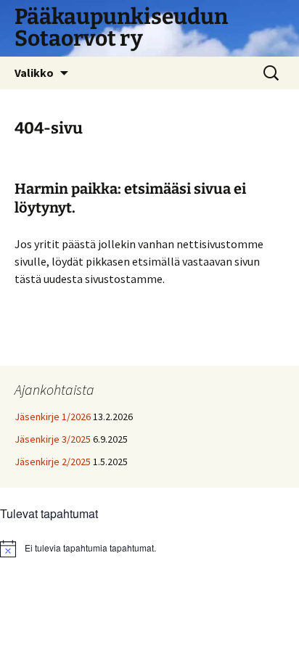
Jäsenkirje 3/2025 (53, 439)
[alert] (149, 548)
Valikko (34, 72)
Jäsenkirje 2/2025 (53, 461)
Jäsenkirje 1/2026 (53, 416)
